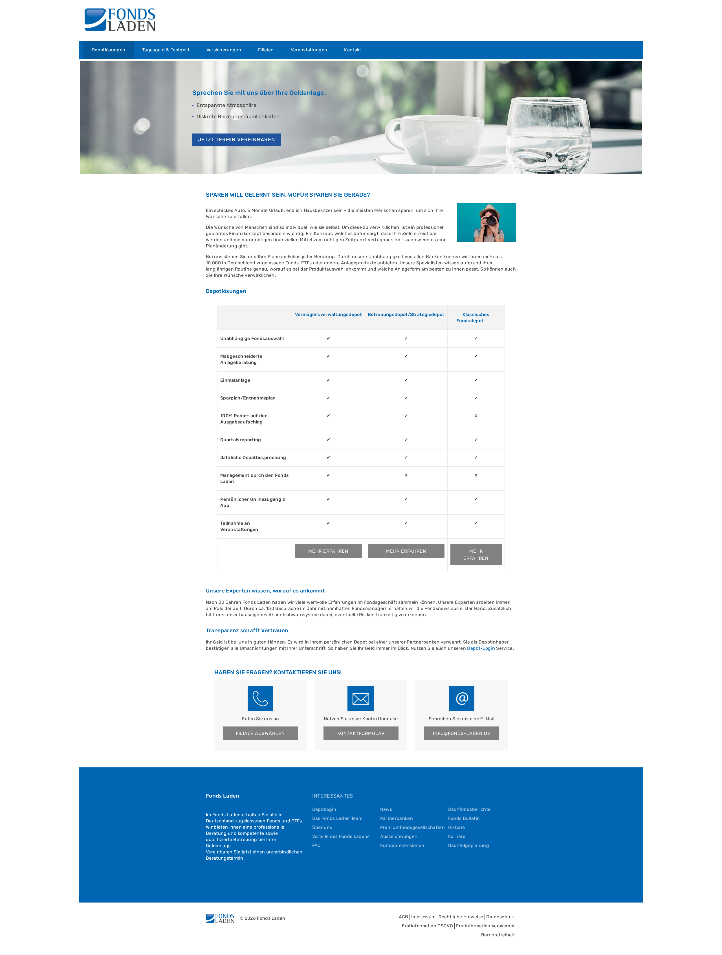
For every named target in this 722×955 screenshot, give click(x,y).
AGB (403, 916)
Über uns (322, 827)
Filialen (266, 49)
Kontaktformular (361, 733)
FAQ (316, 845)
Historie (456, 827)
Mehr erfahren (328, 551)
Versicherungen (223, 49)
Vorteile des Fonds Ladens (341, 836)
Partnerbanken (396, 818)
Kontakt (352, 49)
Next (650, 117)
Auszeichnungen (398, 836)
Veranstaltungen (309, 49)
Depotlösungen (108, 49)
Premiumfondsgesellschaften (412, 827)
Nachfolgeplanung (468, 845)
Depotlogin (324, 809)
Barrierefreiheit (498, 935)
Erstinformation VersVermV (485, 925)
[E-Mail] (461, 698)
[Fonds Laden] (120, 20)
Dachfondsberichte (469, 809)
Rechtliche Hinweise (461, 916)
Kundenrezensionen (402, 845)
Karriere (457, 836)
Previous (71, 117)
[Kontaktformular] (360, 698)
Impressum (423, 916)
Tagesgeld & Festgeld (165, 49)
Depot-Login (481, 648)
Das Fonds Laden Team (337, 818)
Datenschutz (500, 916)
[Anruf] (260, 698)
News (386, 809)
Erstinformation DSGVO (427, 925)
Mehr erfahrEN (406, 551)
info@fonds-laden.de (461, 733)
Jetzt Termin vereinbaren (236, 140)
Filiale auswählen (260, 733)
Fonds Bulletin (464, 818)
